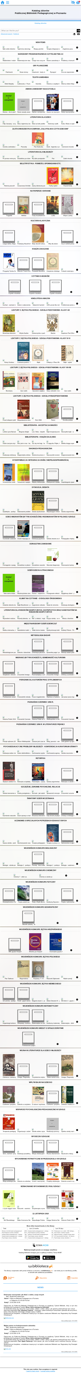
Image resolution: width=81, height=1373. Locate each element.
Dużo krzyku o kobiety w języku (61, 1232)
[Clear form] (74, 34)
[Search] (78, 30)
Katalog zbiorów (40, 23)
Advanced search (6, 34)
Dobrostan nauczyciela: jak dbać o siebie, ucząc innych (24, 1294)
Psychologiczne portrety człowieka (10, 1232)
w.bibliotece (46, 1270)
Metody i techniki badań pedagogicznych (12, 1231)
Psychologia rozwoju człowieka (9, 1237)
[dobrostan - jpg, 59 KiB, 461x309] (9, 1318)
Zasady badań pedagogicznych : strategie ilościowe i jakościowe (17, 1236)
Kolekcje (16, 34)
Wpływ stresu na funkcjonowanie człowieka (19, 1325)
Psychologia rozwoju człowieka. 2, (62, 1237)
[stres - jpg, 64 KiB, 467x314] (7, 1349)
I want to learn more (32, 1371)
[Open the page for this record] (9, 47)
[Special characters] (78, 34)
